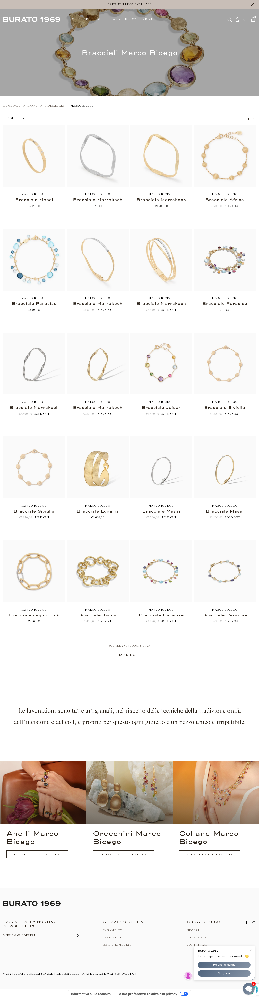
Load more (129, 655)
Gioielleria (54, 105)
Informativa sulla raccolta (91, 994)
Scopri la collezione (37, 854)
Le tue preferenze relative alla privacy (147, 994)
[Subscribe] (77, 936)
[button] (249, 989)
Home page (12, 105)
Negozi (193, 930)
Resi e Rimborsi (117, 944)
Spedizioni (113, 937)
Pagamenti (113, 930)
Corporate (197, 937)
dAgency (129, 973)
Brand (32, 105)
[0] (253, 19)
